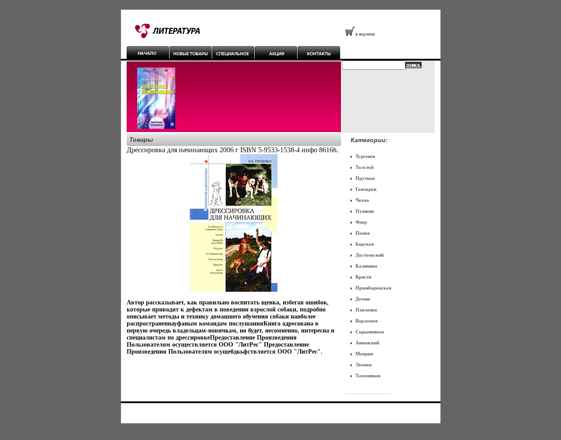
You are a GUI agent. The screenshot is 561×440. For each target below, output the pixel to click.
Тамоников (367, 375)
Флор (361, 222)
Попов (362, 233)
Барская (364, 244)
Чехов (362, 200)
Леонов (363, 364)
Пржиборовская (373, 287)
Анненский (367, 342)
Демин (362, 298)
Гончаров (365, 189)
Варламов (366, 320)
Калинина (366, 265)
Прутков (365, 178)
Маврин (364, 353)
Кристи (363, 276)
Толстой (364, 167)
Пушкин (364, 211)
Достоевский (369, 255)
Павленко (366, 309)
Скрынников (369, 331)
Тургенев (365, 156)
